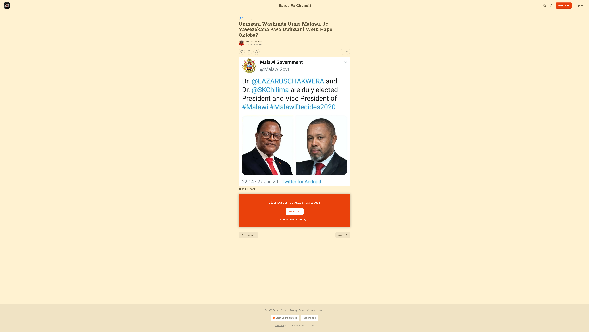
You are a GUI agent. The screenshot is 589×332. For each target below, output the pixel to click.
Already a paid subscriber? (294, 219)
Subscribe (563, 5)
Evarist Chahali (254, 41)
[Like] (242, 52)
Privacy (293, 310)
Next (341, 235)
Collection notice (315, 310)
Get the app (309, 317)
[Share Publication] (551, 5)
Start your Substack (286, 317)
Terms (302, 310)
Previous (250, 235)
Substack (279, 325)
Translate (245, 18)
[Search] (544, 5)
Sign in (579, 5)
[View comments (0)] (249, 52)
